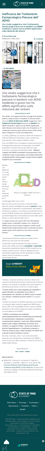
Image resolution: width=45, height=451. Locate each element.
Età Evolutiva (11, 402)
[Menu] (4, 4)
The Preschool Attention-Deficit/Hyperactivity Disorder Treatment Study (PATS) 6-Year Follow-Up (22, 365)
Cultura (34, 406)
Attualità (22, 409)
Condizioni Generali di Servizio (25, 431)
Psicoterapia (33, 402)
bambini (34, 123)
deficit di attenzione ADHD (18, 121)
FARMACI (21, 351)
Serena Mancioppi (10, 36)
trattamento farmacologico (12, 123)
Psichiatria (25, 406)
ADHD (16, 351)
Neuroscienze (13, 406)
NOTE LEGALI (11, 431)
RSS (27, 433)
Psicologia (22, 402)
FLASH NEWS (9, 68)
